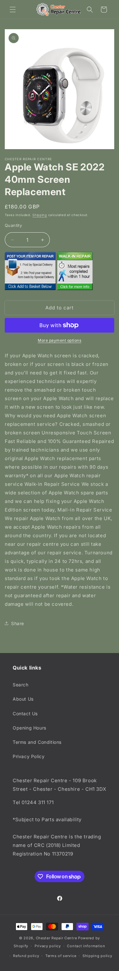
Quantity (13, 225)
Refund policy (26, 956)
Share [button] (17, 623)
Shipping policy (97, 956)
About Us (23, 699)
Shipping (39, 215)
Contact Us (25, 713)
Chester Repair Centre (56, 938)
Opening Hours (29, 727)
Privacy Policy (28, 756)
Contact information (86, 946)
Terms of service (60, 956)
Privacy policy (48, 946)
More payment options (59, 340)
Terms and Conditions (37, 742)
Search (21, 684)
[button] (13, 10)
